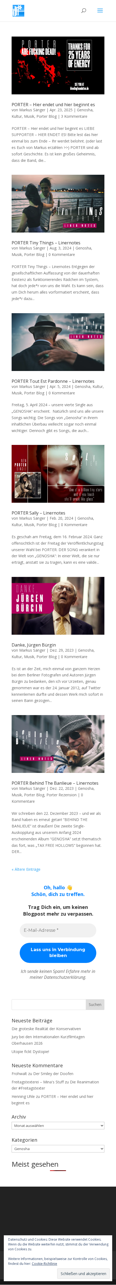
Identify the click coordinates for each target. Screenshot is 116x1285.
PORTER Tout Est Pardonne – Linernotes (53, 381)
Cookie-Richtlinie (44, 1263)
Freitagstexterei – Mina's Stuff (38, 1081)
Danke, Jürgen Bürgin (34, 645)
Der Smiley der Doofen (53, 1073)
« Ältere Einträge (26, 869)
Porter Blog (46, 116)
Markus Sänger (32, 109)
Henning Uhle (23, 1096)
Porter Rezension (61, 794)
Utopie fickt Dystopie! (30, 1051)
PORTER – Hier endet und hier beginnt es (53, 105)
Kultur (17, 116)
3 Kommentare (74, 116)
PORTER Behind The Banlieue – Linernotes (55, 783)
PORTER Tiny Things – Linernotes (46, 243)
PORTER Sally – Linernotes (38, 513)
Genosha (85, 109)
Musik (29, 116)
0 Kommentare (62, 254)
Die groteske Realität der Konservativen (46, 1028)
